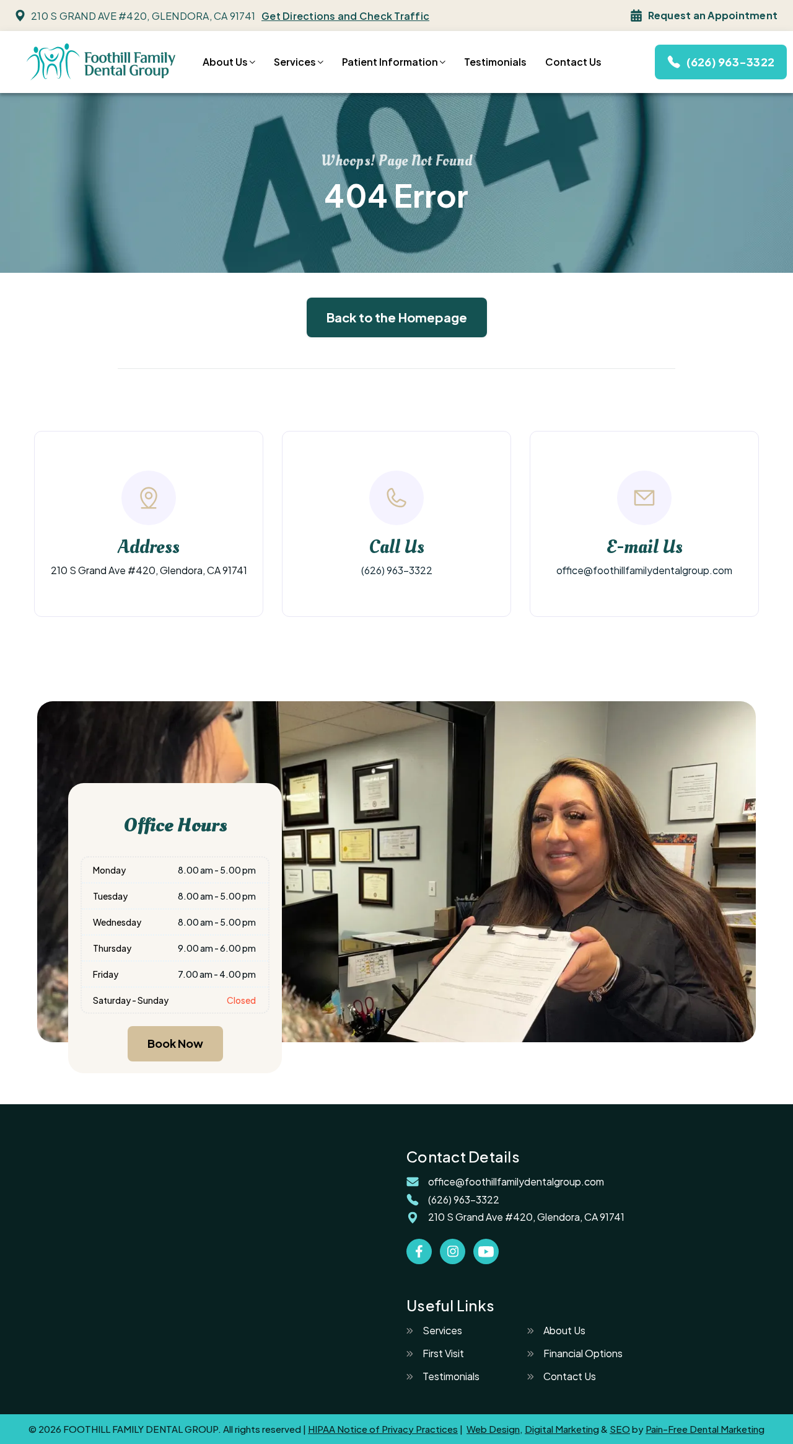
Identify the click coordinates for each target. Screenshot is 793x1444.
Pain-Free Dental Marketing (705, 1429)
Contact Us (573, 62)
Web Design (493, 1429)
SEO (620, 1429)
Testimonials (495, 62)
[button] (229, 62)
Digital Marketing (562, 1429)
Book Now (175, 1043)
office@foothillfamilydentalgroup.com (644, 570)
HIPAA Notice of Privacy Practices (383, 1429)
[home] (101, 62)
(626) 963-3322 (396, 570)
